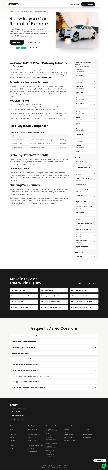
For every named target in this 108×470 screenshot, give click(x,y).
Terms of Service (87, 429)
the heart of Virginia (44, 77)
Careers (12, 445)
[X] (14, 419)
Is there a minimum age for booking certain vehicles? (29, 387)
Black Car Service (32, 451)
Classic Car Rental (33, 432)
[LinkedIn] (22, 419)
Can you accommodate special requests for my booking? (31, 376)
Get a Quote (88, 4)
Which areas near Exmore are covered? (24, 336)
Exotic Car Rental (32, 429)
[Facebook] (11, 419)
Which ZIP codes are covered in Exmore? (25, 342)
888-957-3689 (75, 4)
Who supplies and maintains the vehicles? (25, 382)
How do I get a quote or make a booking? (25, 370)
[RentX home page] (13, 4)
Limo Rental (31, 448)
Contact (12, 448)
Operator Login (68, 435)
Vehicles (12, 443)
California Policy (87, 435)
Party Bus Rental (32, 443)
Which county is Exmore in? (20, 353)
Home (11, 11)
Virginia (31, 11)
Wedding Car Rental (33, 435)
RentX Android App (69, 440)
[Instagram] (18, 419)
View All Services (80, 284)
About (11, 432)
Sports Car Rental (32, 440)
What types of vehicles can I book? (23, 359)
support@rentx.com (18, 415)
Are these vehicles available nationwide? (25, 365)
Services (12, 437)
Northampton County (41, 11)
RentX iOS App (68, 437)
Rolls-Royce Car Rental (21, 11)
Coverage (12, 440)
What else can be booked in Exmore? (24, 347)
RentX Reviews (87, 437)
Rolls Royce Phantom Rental (35, 445)
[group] (39, 140)
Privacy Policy (86, 432)
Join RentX (67, 429)
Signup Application (69, 432)
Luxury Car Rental (32, 454)
